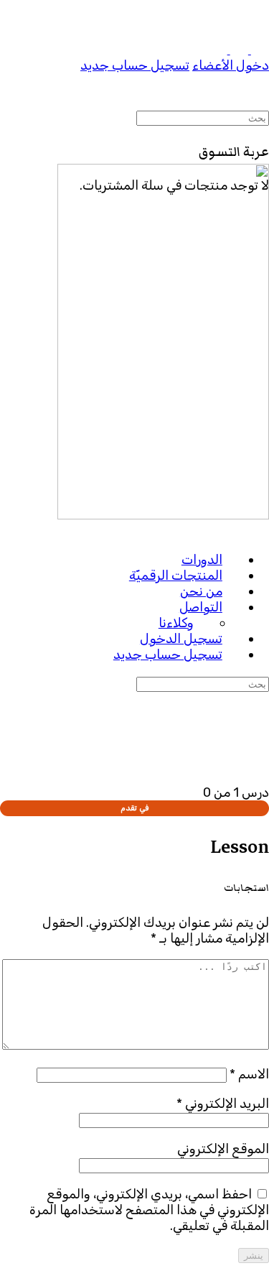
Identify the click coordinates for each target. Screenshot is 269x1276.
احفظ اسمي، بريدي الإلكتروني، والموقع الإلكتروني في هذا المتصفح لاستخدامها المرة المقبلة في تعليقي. (149, 1210)
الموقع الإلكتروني (223, 1149)
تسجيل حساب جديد (134, 65)
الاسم (249, 1074)
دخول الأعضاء (230, 65)
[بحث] (260, 104)
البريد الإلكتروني (222, 1103)
